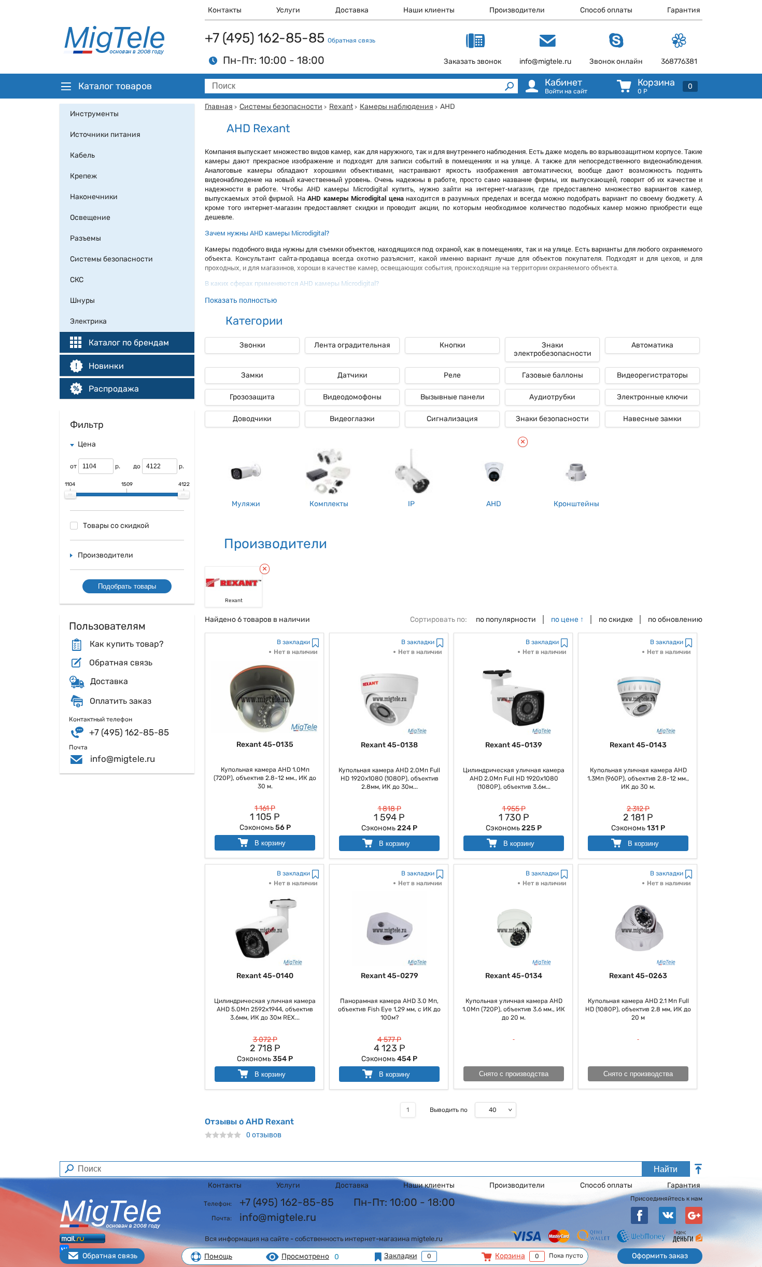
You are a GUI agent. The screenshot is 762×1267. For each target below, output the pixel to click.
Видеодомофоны (352, 397)
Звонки (252, 345)
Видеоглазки (352, 418)
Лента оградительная (352, 345)
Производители (517, 10)
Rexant (341, 106)
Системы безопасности (280, 106)
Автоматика (652, 345)
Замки (252, 375)
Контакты (225, 10)
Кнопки (452, 345)
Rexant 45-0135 (264, 744)
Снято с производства (513, 1074)
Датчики (352, 375)
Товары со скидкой (116, 525)
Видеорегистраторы (652, 375)
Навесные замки (652, 418)
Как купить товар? (126, 644)
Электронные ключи (652, 397)
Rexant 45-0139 (513, 745)
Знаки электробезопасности (552, 349)
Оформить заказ (660, 1255)
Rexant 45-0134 (513, 975)
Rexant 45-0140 (264, 975)
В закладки (293, 642)
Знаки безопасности (552, 418)
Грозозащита (252, 397)
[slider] (70, 495)
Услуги (288, 10)
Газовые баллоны (552, 375)
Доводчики (252, 418)
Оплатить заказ (120, 701)
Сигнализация (452, 418)
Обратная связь (351, 40)
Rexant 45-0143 (638, 745)
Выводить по (449, 1109)
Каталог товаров (115, 86)
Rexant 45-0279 (389, 975)
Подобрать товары (127, 586)
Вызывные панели (452, 397)
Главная (219, 106)
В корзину (269, 843)
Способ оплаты (606, 10)
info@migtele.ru (122, 759)
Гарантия (683, 10)
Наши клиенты (429, 10)
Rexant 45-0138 (389, 745)
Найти (666, 1169)
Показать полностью (241, 300)
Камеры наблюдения (396, 106)
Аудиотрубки (552, 397)
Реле (452, 375)
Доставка (352, 10)
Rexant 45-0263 (638, 975)
